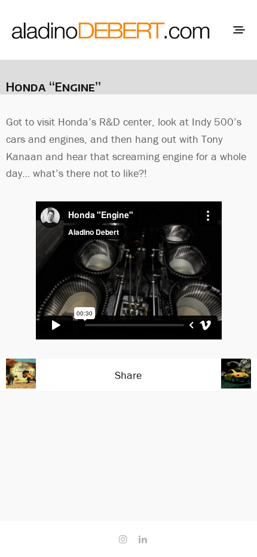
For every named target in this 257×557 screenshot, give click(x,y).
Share (128, 375)
